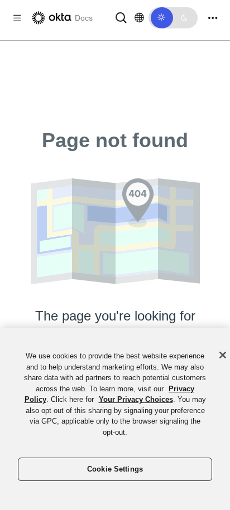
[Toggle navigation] (212, 18)
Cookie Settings (115, 469)
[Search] (121, 17)
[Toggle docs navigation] (17, 18)
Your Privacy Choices (136, 399)
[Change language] (139, 18)
